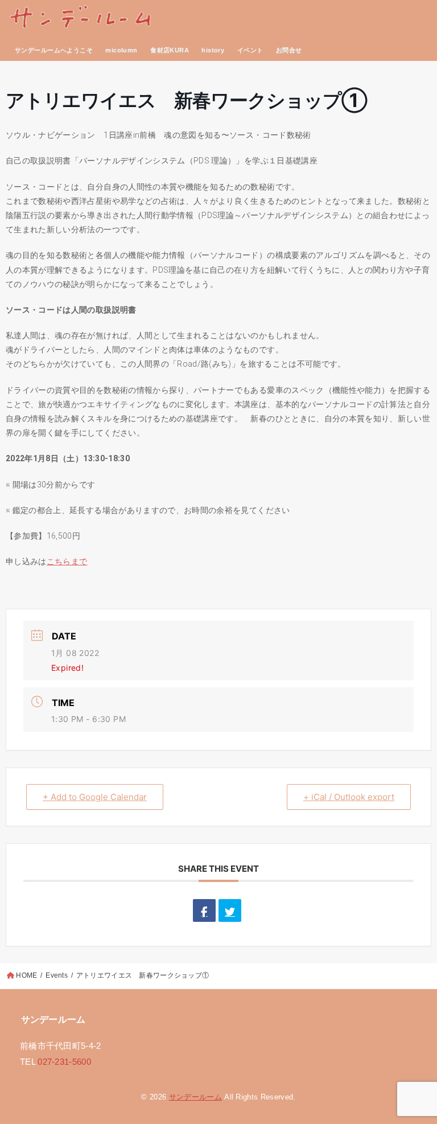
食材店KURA (169, 50)
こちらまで (67, 561)
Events (57, 975)
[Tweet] (229, 910)
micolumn (121, 50)
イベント (250, 50)
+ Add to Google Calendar (95, 796)
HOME (26, 975)
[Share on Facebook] (204, 910)
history (212, 50)
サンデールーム (195, 1097)
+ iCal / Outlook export (348, 796)
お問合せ (289, 50)
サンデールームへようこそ (54, 50)
